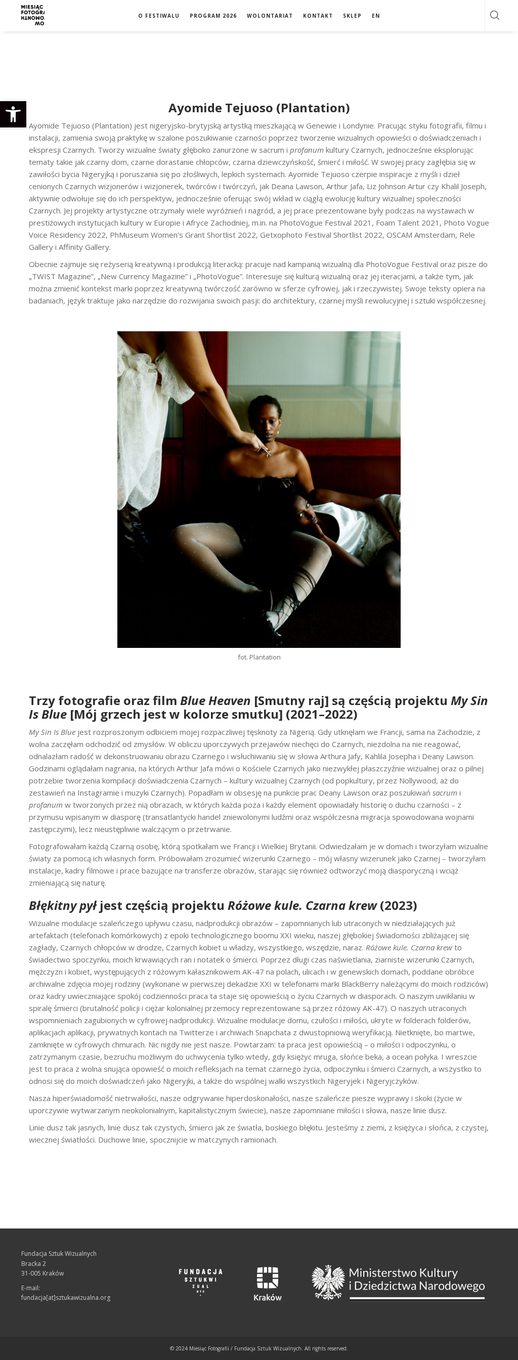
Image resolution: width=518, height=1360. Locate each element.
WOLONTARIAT (270, 15)
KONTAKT (318, 15)
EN (376, 15)
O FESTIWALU (159, 15)
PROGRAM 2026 (213, 15)
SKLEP (352, 15)
